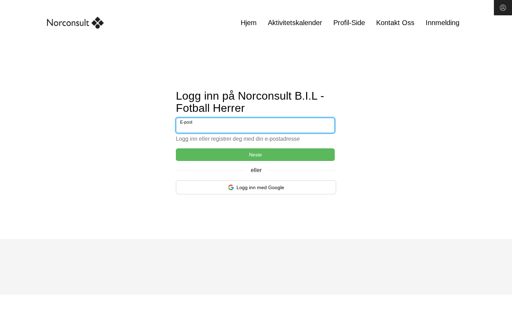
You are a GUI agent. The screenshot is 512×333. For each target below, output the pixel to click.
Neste (255, 154)
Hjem (249, 22)
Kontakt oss (395, 22)
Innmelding (442, 22)
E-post (186, 122)
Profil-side (349, 22)
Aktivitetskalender (295, 22)
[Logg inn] (503, 7)
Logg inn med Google (260, 187)
